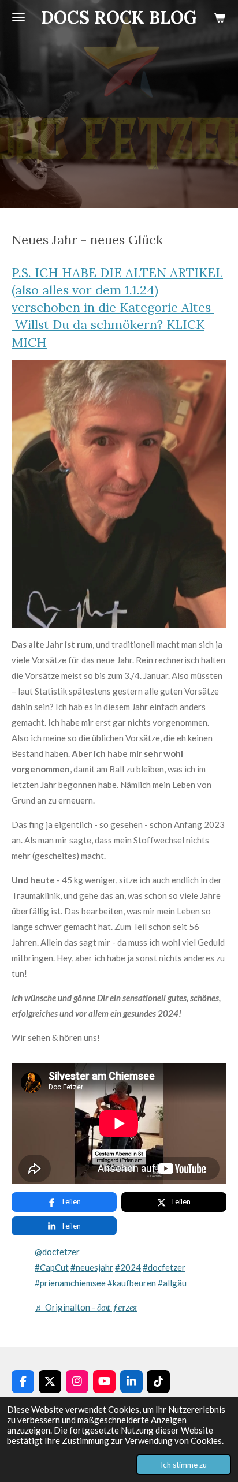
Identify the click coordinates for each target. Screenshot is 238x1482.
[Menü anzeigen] (18, 17)
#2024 (128, 1267)
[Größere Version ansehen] (119, 494)
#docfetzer (164, 1267)
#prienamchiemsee (70, 1283)
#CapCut (52, 1267)
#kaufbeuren (131, 1283)
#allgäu (172, 1283)
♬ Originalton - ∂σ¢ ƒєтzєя (86, 1307)
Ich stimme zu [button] (184, 1464)
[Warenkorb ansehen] (219, 17)
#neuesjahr (91, 1267)
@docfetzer (57, 1251)
